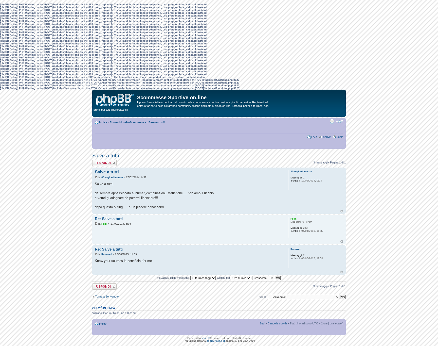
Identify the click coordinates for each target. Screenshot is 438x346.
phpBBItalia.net (216, 340)
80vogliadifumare (112, 177)
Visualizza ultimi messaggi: (173, 277)
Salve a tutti (105, 155)
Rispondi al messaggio (99, 163)
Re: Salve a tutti (109, 219)
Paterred (106, 254)
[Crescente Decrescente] (266, 277)
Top (341, 211)
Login (340, 136)
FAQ (314, 136)
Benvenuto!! (157, 122)
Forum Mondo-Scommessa (128, 122)
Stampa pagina (332, 121)
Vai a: (262, 296)
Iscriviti (326, 136)
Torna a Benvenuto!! (107, 296)
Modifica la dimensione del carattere (339, 121)
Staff (262, 323)
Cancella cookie (277, 323)
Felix (104, 223)
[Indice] (115, 99)
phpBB (206, 338)
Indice (103, 122)
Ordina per (224, 277)
